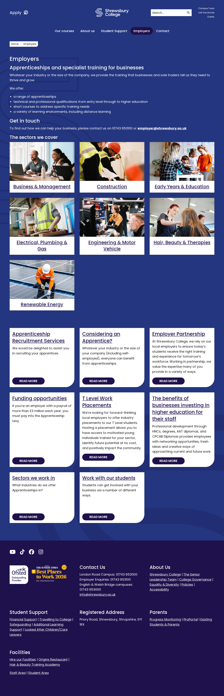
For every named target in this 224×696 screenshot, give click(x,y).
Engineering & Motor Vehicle (112, 245)
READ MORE (98, 457)
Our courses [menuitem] (64, 31)
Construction (112, 186)
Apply (16, 12)
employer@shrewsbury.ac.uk (162, 128)
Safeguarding (20, 624)
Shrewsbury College (165, 574)
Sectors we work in (33, 478)
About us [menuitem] (87, 31)
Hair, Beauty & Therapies (182, 242)
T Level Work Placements (97, 402)
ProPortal (191, 619)
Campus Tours (206, 8)
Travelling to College (55, 619)
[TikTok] (22, 552)
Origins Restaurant (53, 659)
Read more (28, 381)
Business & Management (42, 186)
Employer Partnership (178, 334)
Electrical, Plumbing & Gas (42, 245)
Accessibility (159, 589)
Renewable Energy (42, 304)
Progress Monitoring (165, 619)
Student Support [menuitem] (114, 31)
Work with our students (108, 478)
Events (211, 16)
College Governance (195, 579)
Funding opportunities (39, 398)
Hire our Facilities (23, 659)
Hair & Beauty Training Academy (35, 664)
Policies (187, 584)
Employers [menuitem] (142, 31)
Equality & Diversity (164, 584)
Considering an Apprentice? (101, 337)
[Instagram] (40, 552)
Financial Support (23, 619)
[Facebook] (31, 552)
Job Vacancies (206, 12)
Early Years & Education (182, 186)
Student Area (38, 673)
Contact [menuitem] (162, 31)
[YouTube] (13, 552)
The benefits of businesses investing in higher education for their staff (180, 409)
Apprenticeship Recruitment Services (38, 337)
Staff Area (18, 673)
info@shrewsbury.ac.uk (97, 594)
